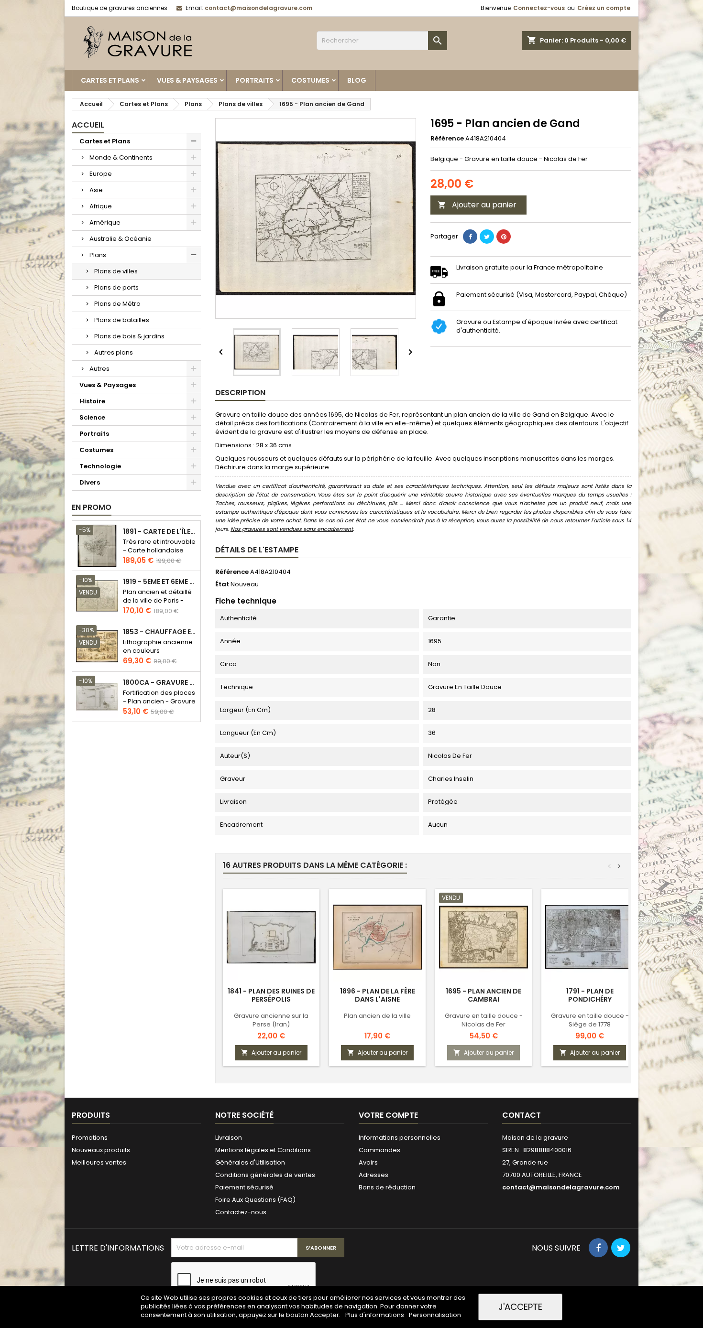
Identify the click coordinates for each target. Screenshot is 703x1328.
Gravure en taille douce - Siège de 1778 (590, 1020)
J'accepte (520, 1307)
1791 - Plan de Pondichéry (590, 995)
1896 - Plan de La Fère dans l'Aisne (377, 995)
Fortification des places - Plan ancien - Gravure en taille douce (159, 701)
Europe (100, 173)
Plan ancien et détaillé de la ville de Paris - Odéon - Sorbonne (157, 600)
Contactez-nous (240, 1212)
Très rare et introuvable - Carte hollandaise (159, 546)
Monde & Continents (121, 157)
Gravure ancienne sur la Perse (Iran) (271, 1020)
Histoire (92, 401)
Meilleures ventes (99, 1162)
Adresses (373, 1174)
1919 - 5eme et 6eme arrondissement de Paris (160, 582)
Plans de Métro (117, 303)
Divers (89, 482)
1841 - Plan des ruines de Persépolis (271, 995)
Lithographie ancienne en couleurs (158, 646)
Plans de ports (116, 287)
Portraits (254, 80)
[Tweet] (487, 236)
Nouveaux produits (101, 1150)
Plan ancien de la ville (377, 1015)
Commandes (379, 1150)
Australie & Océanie (120, 238)
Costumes (310, 80)
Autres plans (113, 352)
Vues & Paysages (187, 80)
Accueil (88, 124)
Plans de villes (116, 271)
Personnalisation (435, 1314)
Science (92, 417)
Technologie (100, 466)
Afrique (100, 206)
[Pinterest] (503, 236)
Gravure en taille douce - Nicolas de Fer (484, 1020)
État (222, 584)
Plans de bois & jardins (129, 336)
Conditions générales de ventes (265, 1174)
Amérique (105, 222)
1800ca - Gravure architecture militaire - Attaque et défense (160, 683)
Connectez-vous (539, 8)
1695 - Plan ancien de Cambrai (483, 995)
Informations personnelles (399, 1137)
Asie (96, 189)
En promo (91, 507)
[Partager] (470, 236)
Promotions (90, 1137)
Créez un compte (603, 8)
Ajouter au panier (477, 204)
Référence (447, 138)
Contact (521, 1115)
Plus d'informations (375, 1314)
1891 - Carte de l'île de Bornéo (160, 532)
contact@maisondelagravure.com (258, 8)
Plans (97, 254)
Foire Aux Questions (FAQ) (255, 1199)
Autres (99, 368)
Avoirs (368, 1162)
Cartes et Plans (110, 80)
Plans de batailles (121, 319)
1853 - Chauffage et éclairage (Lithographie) (160, 632)
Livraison (228, 1137)
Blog (356, 80)
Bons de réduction (387, 1187)
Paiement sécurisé (244, 1187)
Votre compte (388, 1115)
